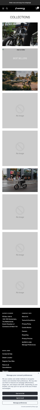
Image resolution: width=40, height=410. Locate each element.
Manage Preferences (29, 345)
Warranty (5, 371)
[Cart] (37, 8)
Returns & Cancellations (6, 366)
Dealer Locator (7, 357)
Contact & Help (7, 354)
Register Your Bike (8, 361)
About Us (25, 316)
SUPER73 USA (27, 342)
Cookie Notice (26, 327)
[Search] (7, 8)
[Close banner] (39, 373)
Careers (24, 331)
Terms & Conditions (28, 320)
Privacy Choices (27, 338)
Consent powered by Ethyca (28, 406)
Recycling (25, 335)
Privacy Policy (26, 324)
